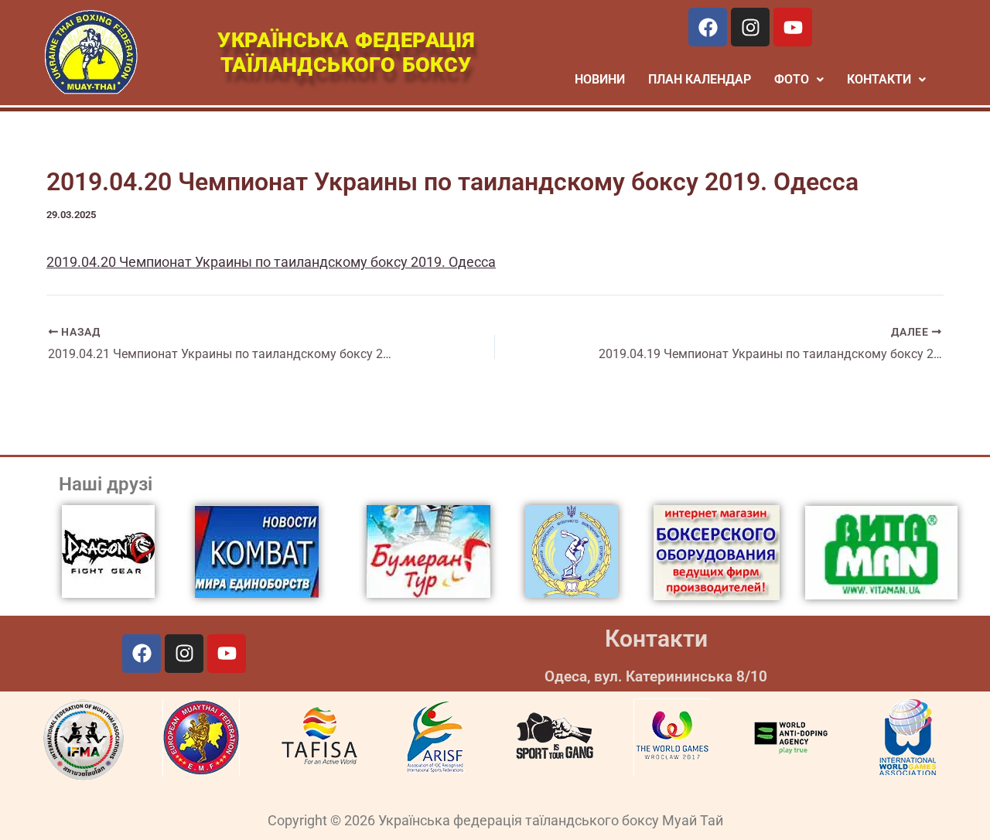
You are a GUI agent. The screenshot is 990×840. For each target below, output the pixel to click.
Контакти (656, 638)
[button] (799, 79)
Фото (791, 79)
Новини (600, 79)
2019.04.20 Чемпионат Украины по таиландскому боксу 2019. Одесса (271, 262)
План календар (699, 79)
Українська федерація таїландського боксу (345, 52)
